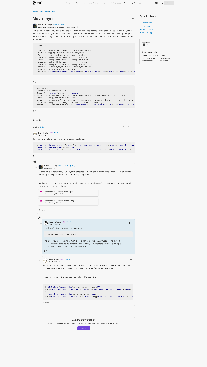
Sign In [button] (83, 328)
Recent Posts (144, 26)
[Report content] (132, 19)
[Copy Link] (77, 27)
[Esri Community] (38, 3)
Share (36, 111)
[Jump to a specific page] (133, 127)
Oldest (43, 127)
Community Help (145, 33)
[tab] (37, 120)
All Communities (145, 23)
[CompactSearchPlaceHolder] (162, 3)
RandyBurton (43, 133)
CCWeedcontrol (45, 25)
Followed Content (146, 29)
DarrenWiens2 (55, 222)
